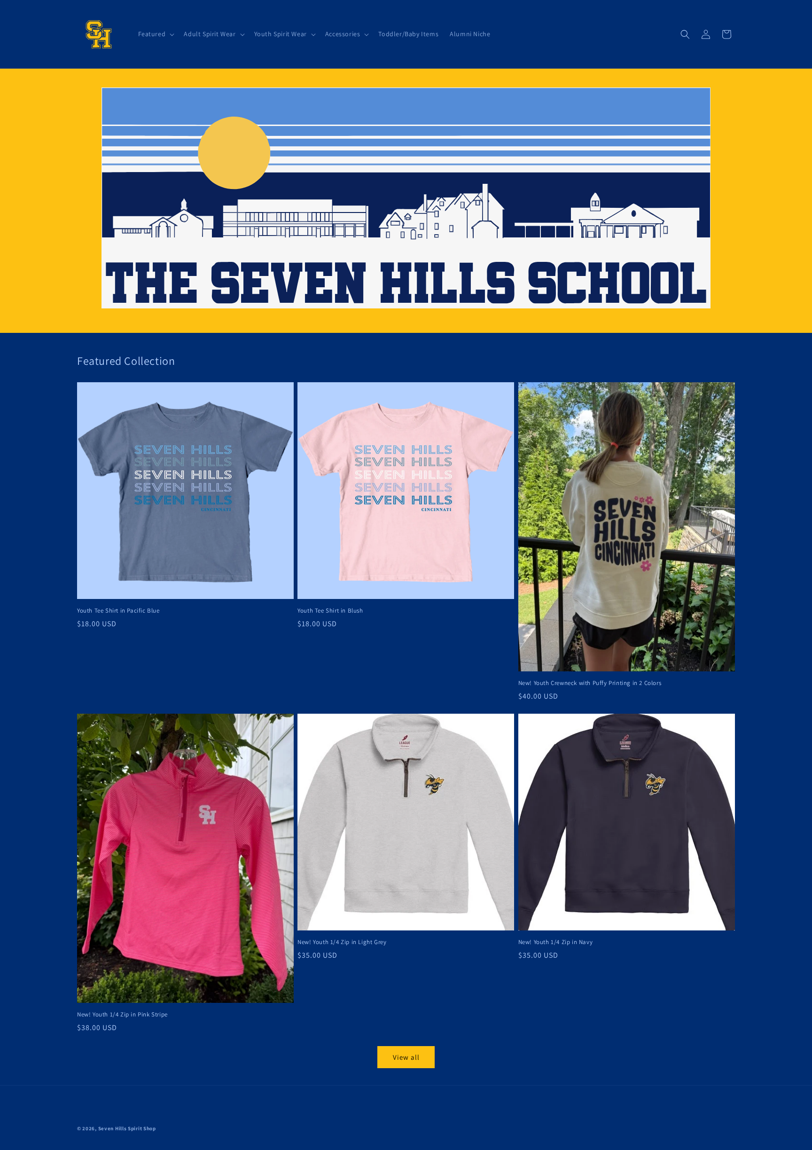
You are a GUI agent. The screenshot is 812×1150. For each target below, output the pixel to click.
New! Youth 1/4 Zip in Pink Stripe (122, 1014)
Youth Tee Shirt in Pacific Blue (118, 610)
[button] (156, 34)
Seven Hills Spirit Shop (127, 1128)
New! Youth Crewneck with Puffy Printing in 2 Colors (590, 683)
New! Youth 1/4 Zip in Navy (555, 942)
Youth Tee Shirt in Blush (330, 610)
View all (406, 1057)
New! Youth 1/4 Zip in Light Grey (341, 942)
